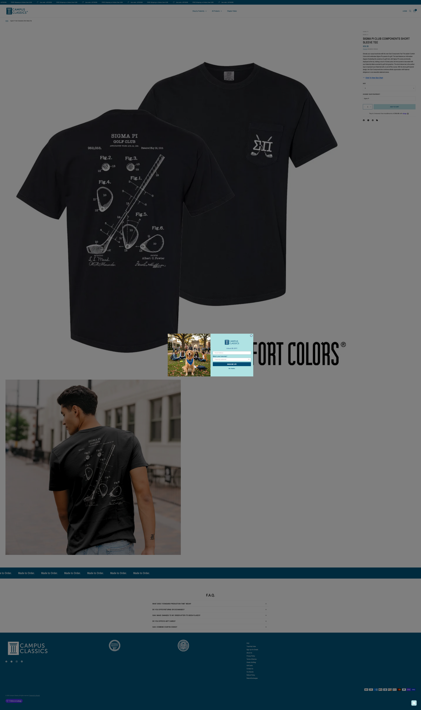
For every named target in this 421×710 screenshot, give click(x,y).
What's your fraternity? (220, 356)
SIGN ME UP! (232, 364)
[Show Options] (249, 359)
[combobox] (231, 359)
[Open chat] (414, 703)
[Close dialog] (251, 336)
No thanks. (232, 368)
